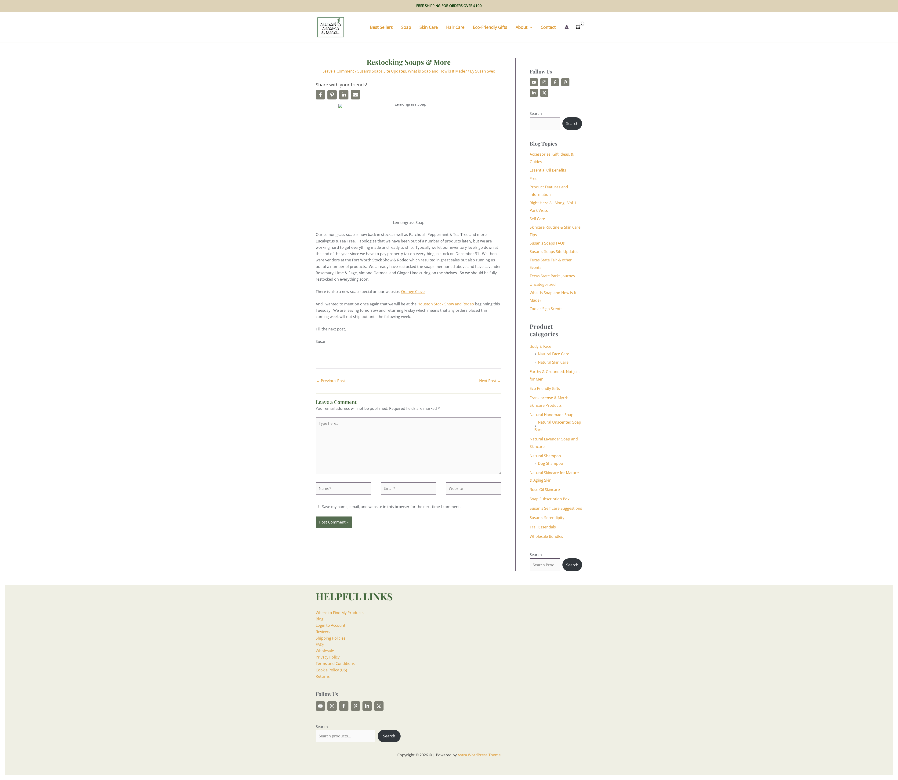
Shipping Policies (330, 638)
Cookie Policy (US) (331, 670)
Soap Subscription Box (549, 499)
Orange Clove (413, 291)
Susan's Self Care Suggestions (556, 508)
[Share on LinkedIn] (343, 94)
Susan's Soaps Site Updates (381, 71)
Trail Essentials (543, 527)
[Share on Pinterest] (332, 94)
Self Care (537, 218)
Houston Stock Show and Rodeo (445, 304)
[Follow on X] (544, 93)
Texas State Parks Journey (552, 275)
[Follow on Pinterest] (565, 82)
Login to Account (330, 625)
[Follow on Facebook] (555, 82)
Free (533, 178)
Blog (319, 619)
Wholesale (325, 650)
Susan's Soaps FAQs (547, 243)
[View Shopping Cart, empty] (577, 27)
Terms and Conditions (335, 663)
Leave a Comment (338, 71)
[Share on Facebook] (320, 94)
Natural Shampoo (545, 455)
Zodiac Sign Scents (546, 308)
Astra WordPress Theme (479, 755)
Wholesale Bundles (546, 536)
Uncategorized (543, 284)
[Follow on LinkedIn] (534, 93)
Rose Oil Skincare (545, 489)
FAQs (320, 644)
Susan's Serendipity (547, 517)
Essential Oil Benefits (548, 170)
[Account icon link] (567, 27)
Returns (323, 676)
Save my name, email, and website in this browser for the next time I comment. (391, 506)
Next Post (490, 380)
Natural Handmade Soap (551, 414)
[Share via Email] (355, 94)
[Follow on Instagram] (544, 82)
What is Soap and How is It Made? (437, 71)
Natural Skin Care (553, 362)
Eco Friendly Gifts (545, 388)
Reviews (323, 631)
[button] (529, 27)
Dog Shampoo (550, 463)
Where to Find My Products (340, 612)
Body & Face (540, 346)
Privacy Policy (328, 657)
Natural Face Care (553, 353)
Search (536, 113)
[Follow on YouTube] (534, 82)
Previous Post (330, 380)
